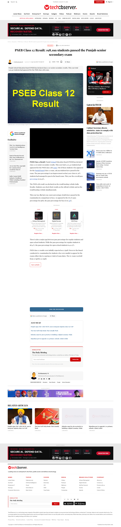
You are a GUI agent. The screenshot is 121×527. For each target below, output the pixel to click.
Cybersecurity (29, 480)
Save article (35, 265)
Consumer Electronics (13, 490)
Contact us (100, 482)
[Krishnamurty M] (10, 62)
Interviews (46, 482)
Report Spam (60, 520)
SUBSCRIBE (99, 2)
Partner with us (101, 485)
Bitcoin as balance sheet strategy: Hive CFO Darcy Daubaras (99, 88)
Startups (10, 487)
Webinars (63, 485)
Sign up (55, 503)
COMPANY (100, 477)
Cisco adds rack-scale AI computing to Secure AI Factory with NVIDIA (103, 186)
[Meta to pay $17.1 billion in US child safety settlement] (91, 154)
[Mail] (44, 378)
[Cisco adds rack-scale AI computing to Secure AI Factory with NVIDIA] (91, 187)
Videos (63, 480)
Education (14, 41)
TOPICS (28, 477)
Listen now (106, 92)
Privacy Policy (11, 520)
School (53, 162)
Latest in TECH (94, 104)
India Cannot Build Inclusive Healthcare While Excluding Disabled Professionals (17, 179)
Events (81, 487)
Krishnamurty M (18, 62)
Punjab (58, 382)
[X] (46, 378)
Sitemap (67, 520)
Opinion (46, 480)
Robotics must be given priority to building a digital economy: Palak (51, 335)
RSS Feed (54, 520)
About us (99, 480)
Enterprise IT (11, 485)
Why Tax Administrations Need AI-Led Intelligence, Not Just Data (17, 147)
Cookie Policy (29, 520)
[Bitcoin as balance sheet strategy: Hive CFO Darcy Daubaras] (100, 77)
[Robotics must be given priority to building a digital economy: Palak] (74, 416)
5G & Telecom (29, 487)
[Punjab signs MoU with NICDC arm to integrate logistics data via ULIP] (20, 416)
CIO (45, 485)
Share (68, 62)
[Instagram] (78, 499)
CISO (45, 487)
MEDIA (63, 477)
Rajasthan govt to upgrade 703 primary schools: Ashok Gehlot (49, 339)
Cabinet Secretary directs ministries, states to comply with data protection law (100, 130)
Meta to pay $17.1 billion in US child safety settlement (104, 151)
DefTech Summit (83, 485)
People (63, 487)
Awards (81, 490)
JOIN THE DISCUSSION (56, 309)
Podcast (63, 482)
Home (9, 41)
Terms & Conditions (20, 520)
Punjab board (39, 170)
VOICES (46, 477)
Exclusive (12, 139)
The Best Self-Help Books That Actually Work (44, 331)
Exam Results (52, 382)
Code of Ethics (101, 490)
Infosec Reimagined (84, 480)
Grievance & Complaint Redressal (42, 520)
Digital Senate (82, 482)
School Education (66, 382)
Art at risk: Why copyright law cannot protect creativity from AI (17, 167)
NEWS (10, 477)
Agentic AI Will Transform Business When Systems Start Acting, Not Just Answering (104, 164)
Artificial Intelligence (31, 482)
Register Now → (38, 233)
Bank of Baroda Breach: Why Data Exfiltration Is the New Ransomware (17, 157)
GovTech (10, 482)
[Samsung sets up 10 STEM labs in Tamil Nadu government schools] (91, 176)
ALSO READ (36, 323)
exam (55, 168)
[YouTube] (74, 499)
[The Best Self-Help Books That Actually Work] (47, 416)
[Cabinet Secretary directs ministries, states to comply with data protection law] (100, 115)
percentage (34, 179)
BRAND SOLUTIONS (86, 477)
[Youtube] (49, 378)
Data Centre (29, 490)
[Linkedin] (41, 378)
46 (70, 201)
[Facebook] (39, 378)
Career (98, 487)
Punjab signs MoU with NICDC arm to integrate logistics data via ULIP (52, 327)
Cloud (27, 485)
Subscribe (75, 359)
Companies (64, 490)
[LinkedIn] (71, 499)
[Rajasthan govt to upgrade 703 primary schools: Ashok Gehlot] (101, 416)
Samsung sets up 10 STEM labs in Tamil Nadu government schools (104, 175)
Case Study (46, 490)
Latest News (11, 480)
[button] (14, 2)
